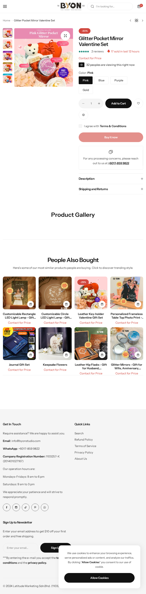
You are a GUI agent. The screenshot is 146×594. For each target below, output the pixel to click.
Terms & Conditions (113, 126)
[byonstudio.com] (71, 6)
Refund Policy (84, 439)
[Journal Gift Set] (19, 343)
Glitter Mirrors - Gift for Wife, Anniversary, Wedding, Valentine (126, 366)
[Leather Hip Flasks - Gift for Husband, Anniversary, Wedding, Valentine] (91, 343)
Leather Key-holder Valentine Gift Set (91, 315)
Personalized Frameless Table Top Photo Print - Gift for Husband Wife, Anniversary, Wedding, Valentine (127, 315)
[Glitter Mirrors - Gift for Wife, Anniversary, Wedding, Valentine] (126, 343)
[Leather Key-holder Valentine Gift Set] (91, 293)
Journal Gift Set (19, 364)
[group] (43, 57)
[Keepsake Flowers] (55, 343)
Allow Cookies (99, 578)
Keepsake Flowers (55, 364)
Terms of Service (85, 446)
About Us (81, 458)
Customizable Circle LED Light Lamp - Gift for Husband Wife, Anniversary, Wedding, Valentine (55, 315)
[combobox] (110, 6)
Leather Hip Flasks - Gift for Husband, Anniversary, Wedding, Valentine (91, 366)
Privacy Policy (84, 452)
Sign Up (56, 548)
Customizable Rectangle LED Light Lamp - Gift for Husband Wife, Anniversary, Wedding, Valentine (19, 315)
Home (6, 20)
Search (79, 433)
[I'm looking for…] (92, 6)
